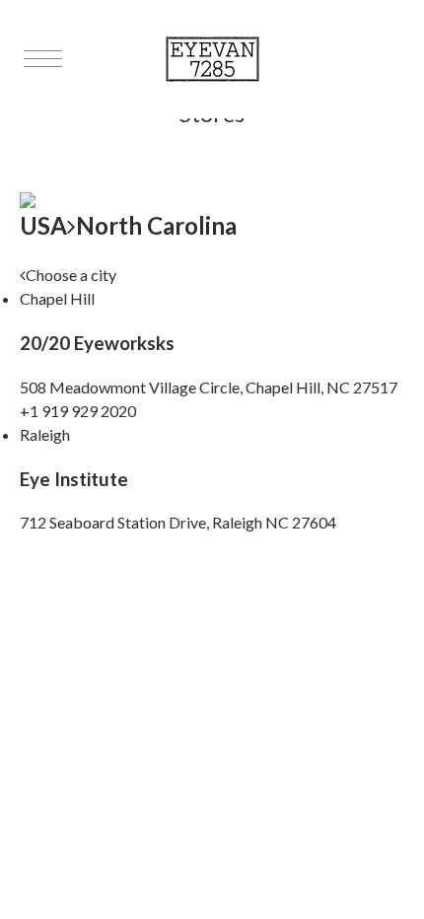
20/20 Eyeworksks (97, 343)
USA (43, 225)
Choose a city (71, 274)
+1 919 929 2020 (78, 410)
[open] (43, 59)
